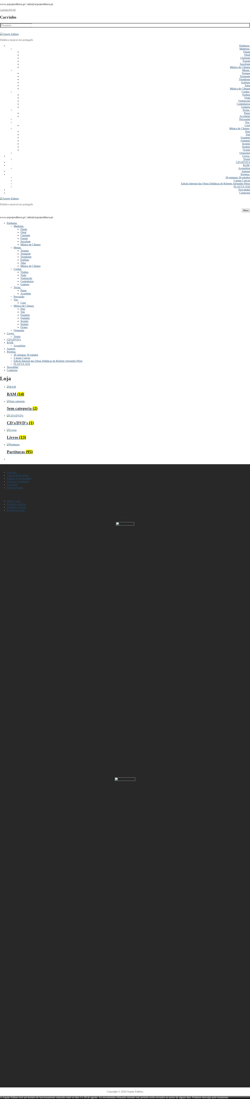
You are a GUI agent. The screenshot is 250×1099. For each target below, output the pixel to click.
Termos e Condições (18, 481)
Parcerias (11, 472)
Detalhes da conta (16, 507)
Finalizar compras (16, 504)
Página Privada (15, 487)
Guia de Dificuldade (18, 475)
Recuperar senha (16, 510)
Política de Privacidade (19, 478)
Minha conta (13, 501)
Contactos (12, 484)
